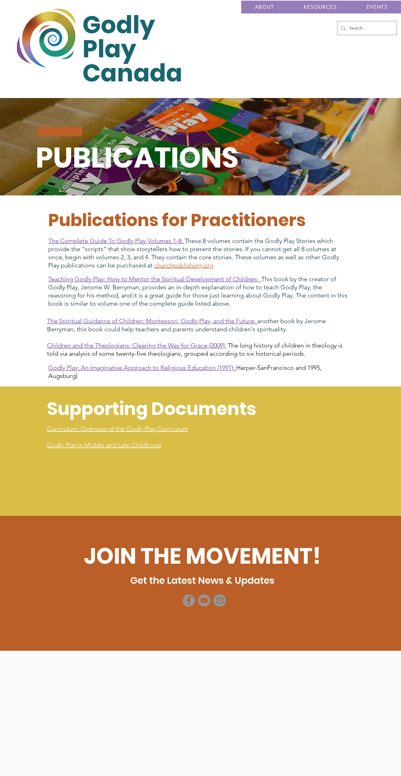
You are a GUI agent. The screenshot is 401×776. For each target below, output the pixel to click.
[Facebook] (189, 600)
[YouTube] (204, 600)
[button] (264, 7)
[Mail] (219, 600)
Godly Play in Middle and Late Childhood (104, 445)
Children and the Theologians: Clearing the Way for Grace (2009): (136, 345)
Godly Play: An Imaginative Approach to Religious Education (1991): (142, 367)
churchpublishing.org (183, 265)
